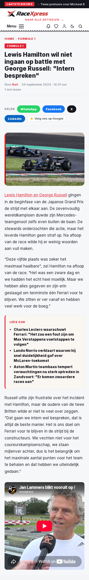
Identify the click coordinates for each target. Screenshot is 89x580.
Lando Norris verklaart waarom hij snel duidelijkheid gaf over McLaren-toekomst (45, 355)
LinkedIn (15, 118)
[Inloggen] (64, 26)
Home (9, 38)
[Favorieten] (56, 26)
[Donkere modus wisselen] (72, 26)
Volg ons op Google (49, 118)
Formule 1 (27, 38)
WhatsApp (29, 109)
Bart (15, 84)
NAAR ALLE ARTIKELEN (44, 19)
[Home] (27, 13)
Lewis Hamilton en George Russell (36, 195)
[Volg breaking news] (48, 26)
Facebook (53, 109)
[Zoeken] (80, 26)
